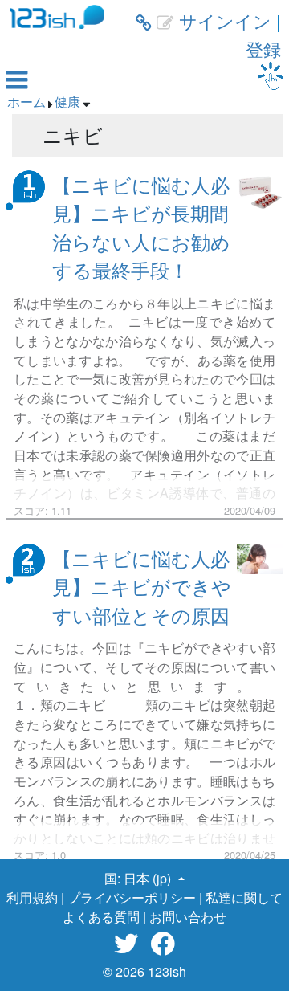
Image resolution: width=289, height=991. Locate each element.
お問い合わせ (187, 916)
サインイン (225, 20)
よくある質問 (101, 916)
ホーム (26, 101)
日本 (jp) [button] (149, 878)
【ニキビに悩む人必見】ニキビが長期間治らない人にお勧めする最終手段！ (141, 227)
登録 (263, 48)
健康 (67, 101)
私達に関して (244, 897)
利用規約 (32, 897)
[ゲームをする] (270, 76)
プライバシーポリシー (131, 897)
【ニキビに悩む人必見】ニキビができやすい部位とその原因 (141, 586)
